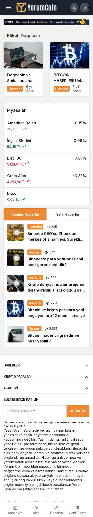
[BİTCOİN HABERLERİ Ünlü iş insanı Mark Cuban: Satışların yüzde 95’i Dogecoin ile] (69, 69)
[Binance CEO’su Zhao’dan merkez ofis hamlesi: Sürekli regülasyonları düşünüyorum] (46, 233)
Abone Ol (78, 411)
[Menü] (8, 7)
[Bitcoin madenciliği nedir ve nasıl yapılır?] (46, 334)
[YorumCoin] (36, 7)
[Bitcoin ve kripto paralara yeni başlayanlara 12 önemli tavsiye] (46, 309)
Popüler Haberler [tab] (25, 214)
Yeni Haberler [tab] (68, 214)
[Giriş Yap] (74, 7)
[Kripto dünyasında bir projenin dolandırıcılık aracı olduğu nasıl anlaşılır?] (46, 284)
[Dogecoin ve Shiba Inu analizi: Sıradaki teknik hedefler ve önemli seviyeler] (23, 69)
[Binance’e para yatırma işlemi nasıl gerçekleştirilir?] (46, 258)
